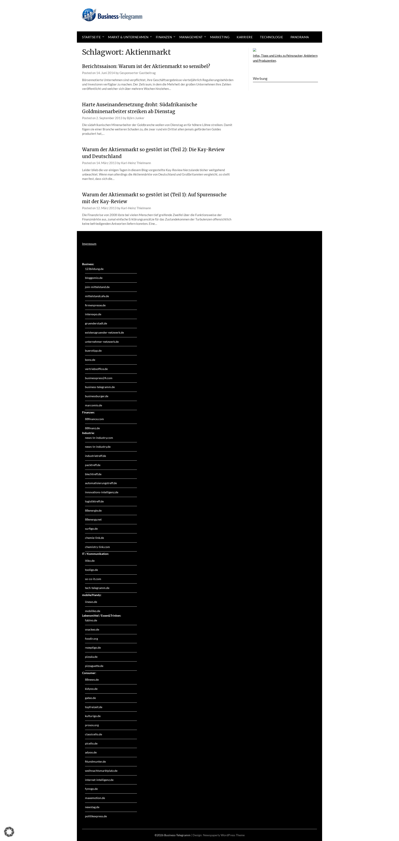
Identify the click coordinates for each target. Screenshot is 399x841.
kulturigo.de (93, 716)
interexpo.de (93, 314)
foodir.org (91, 638)
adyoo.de (91, 752)
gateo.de (90, 698)
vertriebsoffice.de (96, 369)
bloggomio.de (93, 278)
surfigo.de (91, 528)
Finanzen (164, 37)
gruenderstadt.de (96, 323)
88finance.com (94, 419)
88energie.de (93, 510)
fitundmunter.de (95, 761)
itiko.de (90, 560)
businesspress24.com (98, 378)
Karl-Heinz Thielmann (136, 163)
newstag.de (92, 807)
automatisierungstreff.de (101, 483)
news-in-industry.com (99, 437)
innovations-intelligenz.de (101, 492)
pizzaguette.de (94, 666)
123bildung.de (94, 269)
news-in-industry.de (98, 446)
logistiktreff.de (94, 501)
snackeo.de (92, 629)
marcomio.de (93, 405)
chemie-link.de (94, 537)
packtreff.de (92, 465)
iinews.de (91, 602)
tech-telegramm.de (97, 588)
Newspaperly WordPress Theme (224, 835)
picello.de (91, 743)
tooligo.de (91, 569)
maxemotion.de (95, 798)
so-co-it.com (93, 579)
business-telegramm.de (100, 387)
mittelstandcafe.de (97, 296)
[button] (9, 832)
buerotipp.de (93, 350)
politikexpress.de (96, 816)
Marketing (220, 37)
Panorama (300, 37)
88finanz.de (92, 428)
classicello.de (93, 734)
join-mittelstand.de (97, 287)
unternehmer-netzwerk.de (102, 341)
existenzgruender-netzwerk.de (104, 332)
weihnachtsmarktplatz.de (101, 770)
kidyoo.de (91, 688)
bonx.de (90, 359)
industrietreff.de (95, 456)
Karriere (245, 37)
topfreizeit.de (93, 707)
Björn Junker (135, 118)
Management (191, 37)
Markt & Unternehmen (128, 37)
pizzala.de (91, 656)
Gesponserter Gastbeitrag (137, 73)
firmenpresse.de (95, 305)
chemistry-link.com (97, 547)
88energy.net (93, 519)
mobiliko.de (92, 611)
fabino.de (91, 620)
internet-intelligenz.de (99, 780)
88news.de (92, 679)
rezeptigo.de (93, 647)
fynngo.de (91, 788)
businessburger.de (96, 396)
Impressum (89, 243)
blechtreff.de (93, 474)
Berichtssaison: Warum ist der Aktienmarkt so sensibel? (146, 66)
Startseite (91, 37)
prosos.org (92, 725)
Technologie (271, 37)
